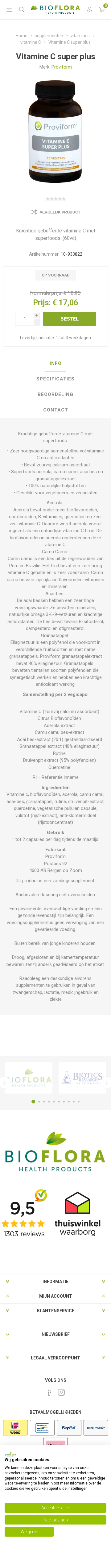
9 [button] (74, 1102)
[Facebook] (50, 1392)
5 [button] (54, 1102)
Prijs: (42, 302)
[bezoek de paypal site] (69, 1435)
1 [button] (33, 1101)
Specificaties (55, 379)
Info (56, 363)
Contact (55, 410)
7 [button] (64, 1102)
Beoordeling (55, 394)
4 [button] (49, 1102)
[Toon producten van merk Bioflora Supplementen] (28, 1078)
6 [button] (59, 1102)
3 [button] (44, 1102)
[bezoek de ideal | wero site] (15, 1435)
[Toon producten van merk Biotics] (82, 1078)
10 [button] (79, 1102)
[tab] (55, 363)
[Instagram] (61, 1392)
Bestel (69, 318)
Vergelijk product (60, 212)
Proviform (61, 67)
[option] (29, 1078)
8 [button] (69, 1102)
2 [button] (39, 1102)
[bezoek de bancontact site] (42, 1435)
